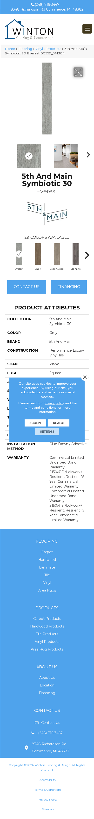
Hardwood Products (47, 626)
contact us (50, 722)
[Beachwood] (56, 254)
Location (47, 685)
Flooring (25, 49)
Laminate (47, 567)
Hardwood (47, 560)
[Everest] (19, 254)
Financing (47, 693)
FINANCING (69, 287)
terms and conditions (40, 407)
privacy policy (54, 403)
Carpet (47, 552)
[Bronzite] (75, 254)
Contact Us (27, 287)
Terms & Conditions (47, 789)
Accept (35, 422)
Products (53, 49)
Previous (7, 153)
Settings (47, 431)
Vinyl (39, 49)
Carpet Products (47, 618)
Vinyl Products (47, 641)
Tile (47, 575)
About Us (47, 677)
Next (86, 153)
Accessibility (48, 780)
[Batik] (37, 254)
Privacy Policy (48, 799)
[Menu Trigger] (87, 29)
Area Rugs (47, 590)
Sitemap (48, 809)
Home (10, 49)
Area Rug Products (47, 649)
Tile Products (47, 634)
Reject (59, 422)
